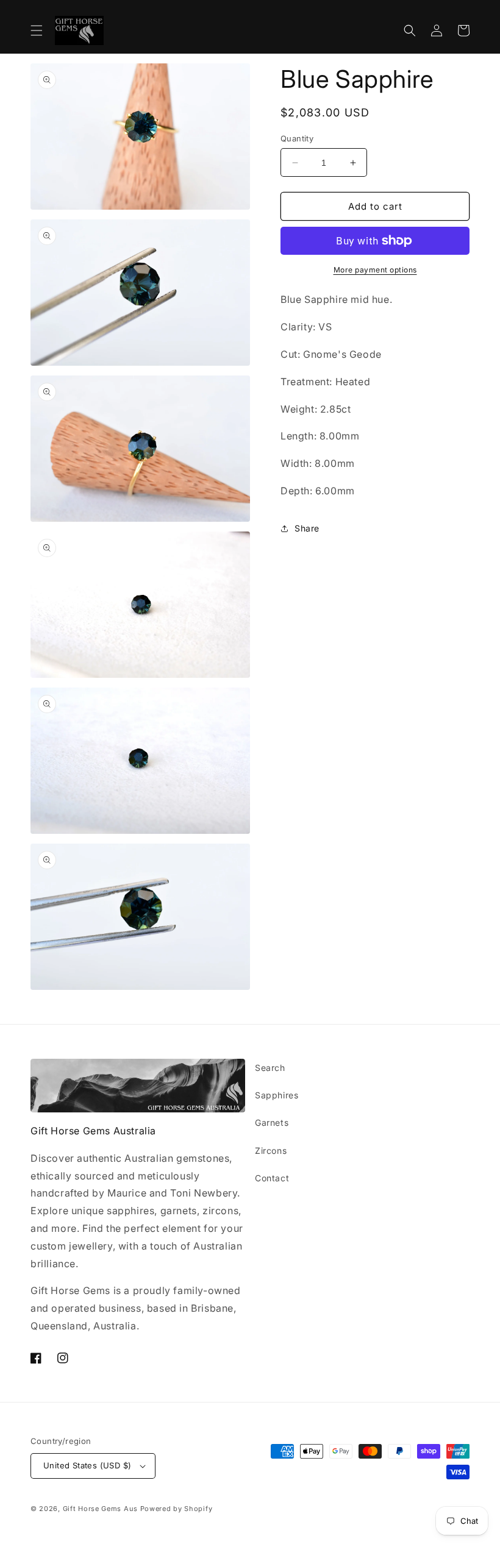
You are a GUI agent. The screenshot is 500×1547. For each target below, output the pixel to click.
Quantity (296, 138)
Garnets (271, 1122)
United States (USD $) (87, 1465)
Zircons (271, 1150)
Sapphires (276, 1095)
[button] (36, 30)
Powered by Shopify (176, 1508)
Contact (272, 1178)
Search (270, 1067)
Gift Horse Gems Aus (100, 1508)
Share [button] (307, 528)
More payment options (375, 269)
